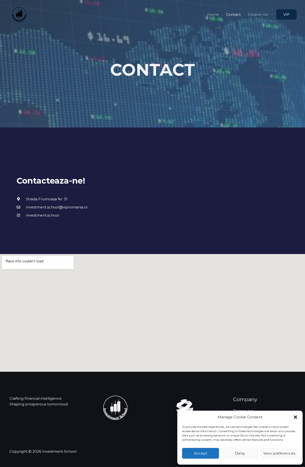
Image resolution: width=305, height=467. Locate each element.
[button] (295, 417)
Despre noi (258, 14)
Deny (240, 453)
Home (213, 14)
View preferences (279, 453)
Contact (233, 14)
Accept (200, 453)
